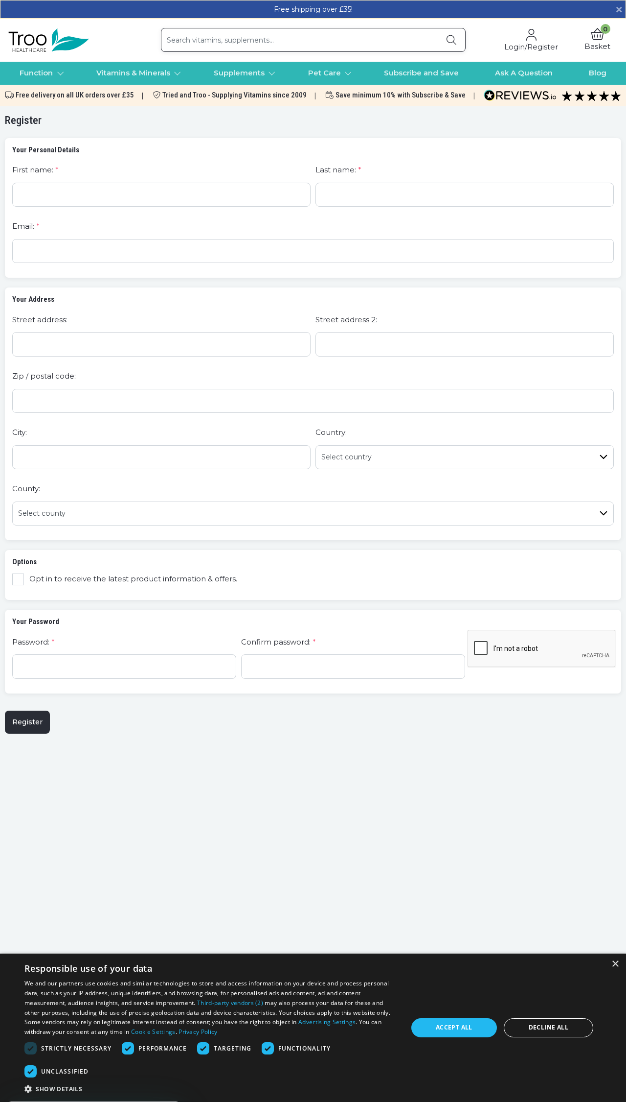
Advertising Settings (327, 1022)
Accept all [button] (454, 1027)
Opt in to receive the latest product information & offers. (133, 578)
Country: (331, 432)
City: (19, 432)
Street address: (39, 319)
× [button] (615, 964)
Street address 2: (346, 319)
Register (27, 722)
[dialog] (313, 1028)
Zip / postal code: (44, 376)
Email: (23, 226)
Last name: (335, 169)
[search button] (451, 39)
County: (26, 488)
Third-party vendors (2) (230, 1003)
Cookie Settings (153, 1032)
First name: (32, 169)
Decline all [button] (548, 1027)
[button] (597, 40)
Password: (30, 642)
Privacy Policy (198, 1032)
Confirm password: (276, 642)
